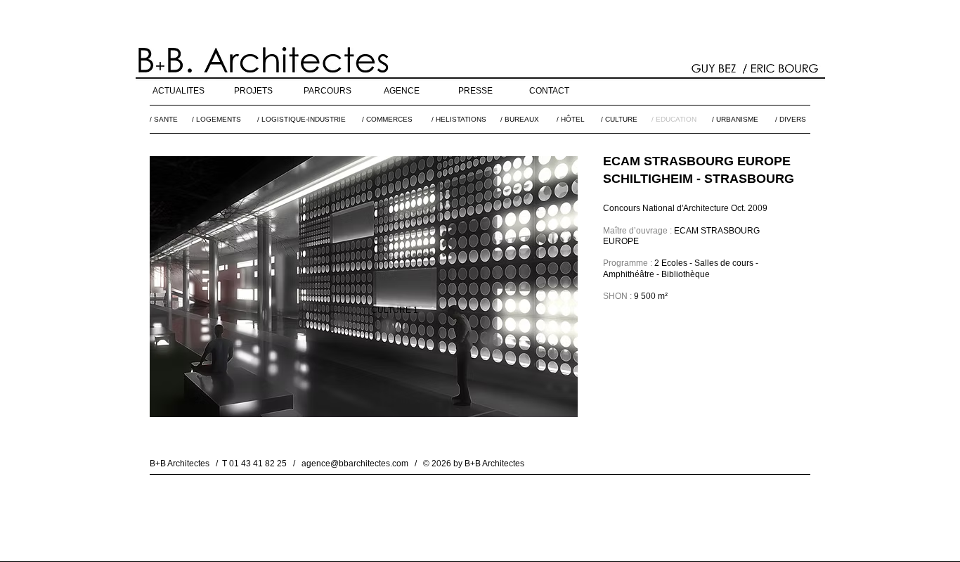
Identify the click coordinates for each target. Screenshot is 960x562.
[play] (548, 405)
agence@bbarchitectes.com (354, 463)
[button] (364, 286)
